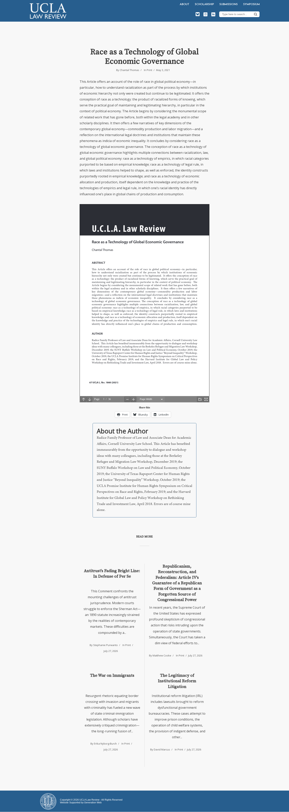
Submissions (228, 4)
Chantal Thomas (129, 70)
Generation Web (93, 802)
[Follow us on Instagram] (205, 14)
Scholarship (204, 4)
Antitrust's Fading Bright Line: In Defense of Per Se (112, 573)
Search (256, 14)
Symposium (251, 4)
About (184, 4)
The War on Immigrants (112, 675)
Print (149, 70)
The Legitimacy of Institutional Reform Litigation (177, 681)
